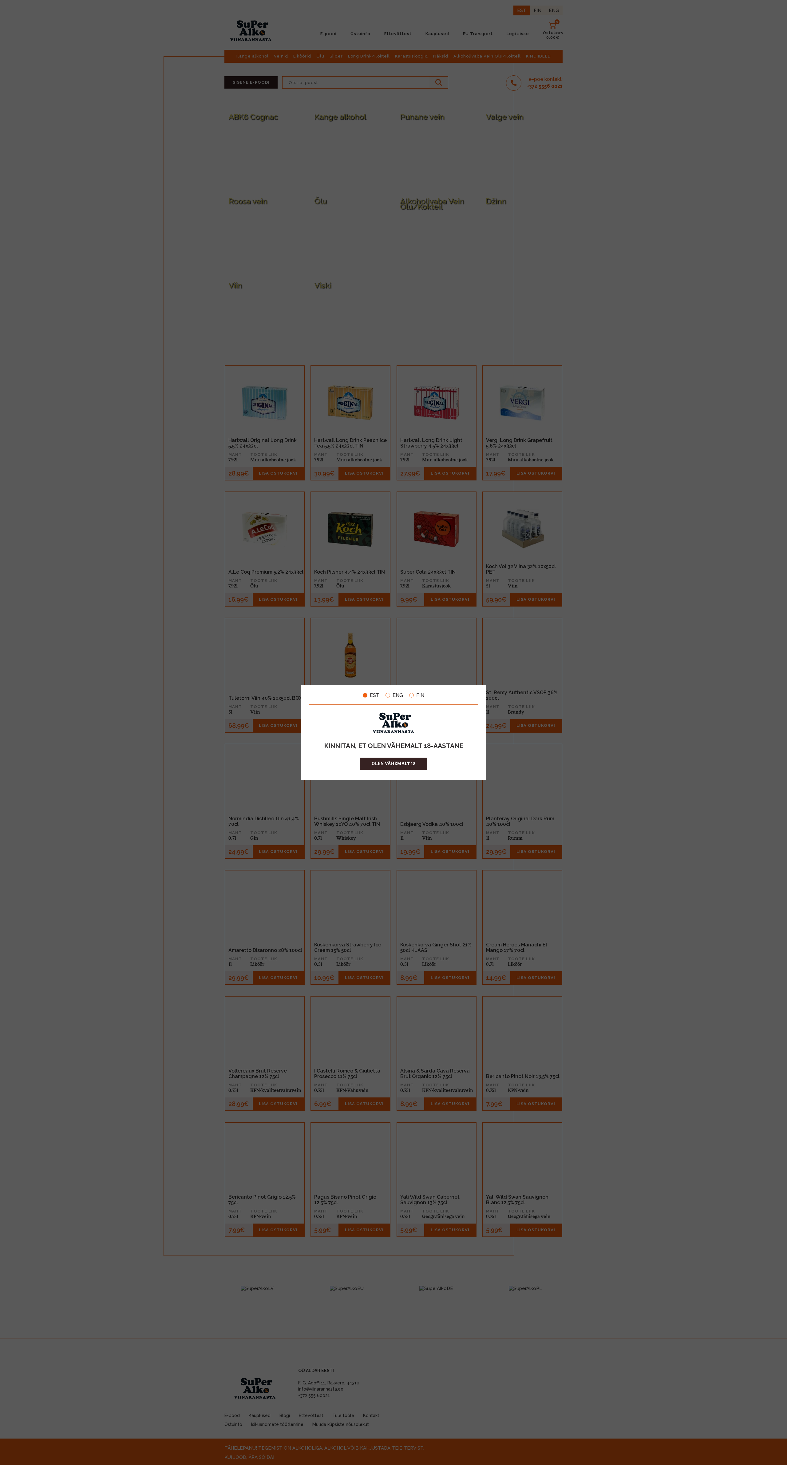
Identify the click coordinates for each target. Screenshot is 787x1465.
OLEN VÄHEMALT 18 (394, 764)
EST (374, 695)
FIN (420, 695)
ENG (398, 695)
